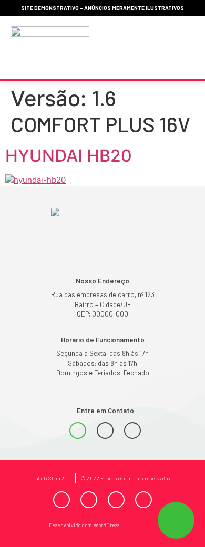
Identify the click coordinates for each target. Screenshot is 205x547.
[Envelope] (132, 430)
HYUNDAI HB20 (68, 155)
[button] (183, 47)
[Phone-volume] (105, 430)
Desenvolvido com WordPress (84, 525)
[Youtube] (116, 499)
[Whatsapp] (77, 430)
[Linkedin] (143, 499)
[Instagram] (88, 499)
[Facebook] (61, 499)
